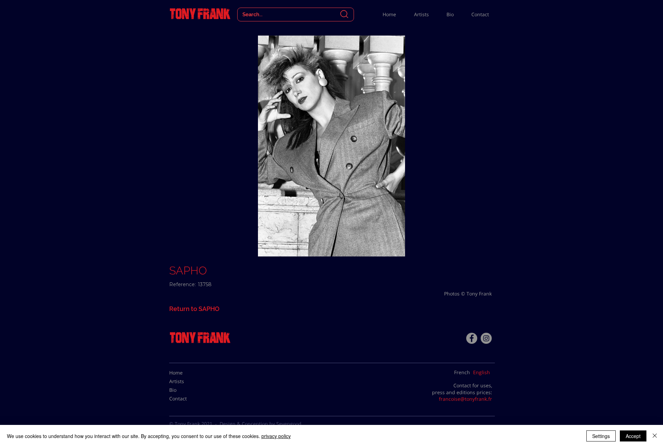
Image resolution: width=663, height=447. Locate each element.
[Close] (655, 435)
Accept (633, 436)
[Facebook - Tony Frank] (471, 338)
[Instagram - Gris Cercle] (486, 338)
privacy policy (276, 436)
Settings (601, 436)
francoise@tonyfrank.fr (465, 399)
